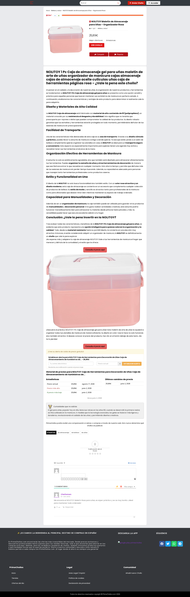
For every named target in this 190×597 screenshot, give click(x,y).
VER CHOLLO (96, 45)
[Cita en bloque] (75, 479)
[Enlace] (79, 479)
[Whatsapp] (174, 544)
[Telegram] (180, 544)
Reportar (120, 54)
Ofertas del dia (18, 583)
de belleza (75, 432)
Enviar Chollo (137, 3)
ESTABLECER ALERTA (132, 364)
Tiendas (15, 578)
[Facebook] (162, 544)
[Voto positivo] (58, 15)
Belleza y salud (56, 10)
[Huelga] (68, 479)
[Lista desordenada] (73, 479)
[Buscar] (118, 3)
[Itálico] (64, 479)
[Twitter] (168, 544)
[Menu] (31, 3)
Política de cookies (76, 578)
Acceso (133, 463)
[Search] (124, 3)
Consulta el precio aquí (95, 250)
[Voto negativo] (55, 15)
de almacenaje (63, 432)
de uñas (84, 432)
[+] (86, 479)
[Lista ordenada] (71, 479)
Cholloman (66, 494)
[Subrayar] (66, 479)
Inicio (48, 10)
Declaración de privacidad (79, 583)
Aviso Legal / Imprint (77, 573)
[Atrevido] (62, 479)
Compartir (100, 54)
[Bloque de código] (77, 479)
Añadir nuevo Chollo (134, 573)
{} (82, 479)
